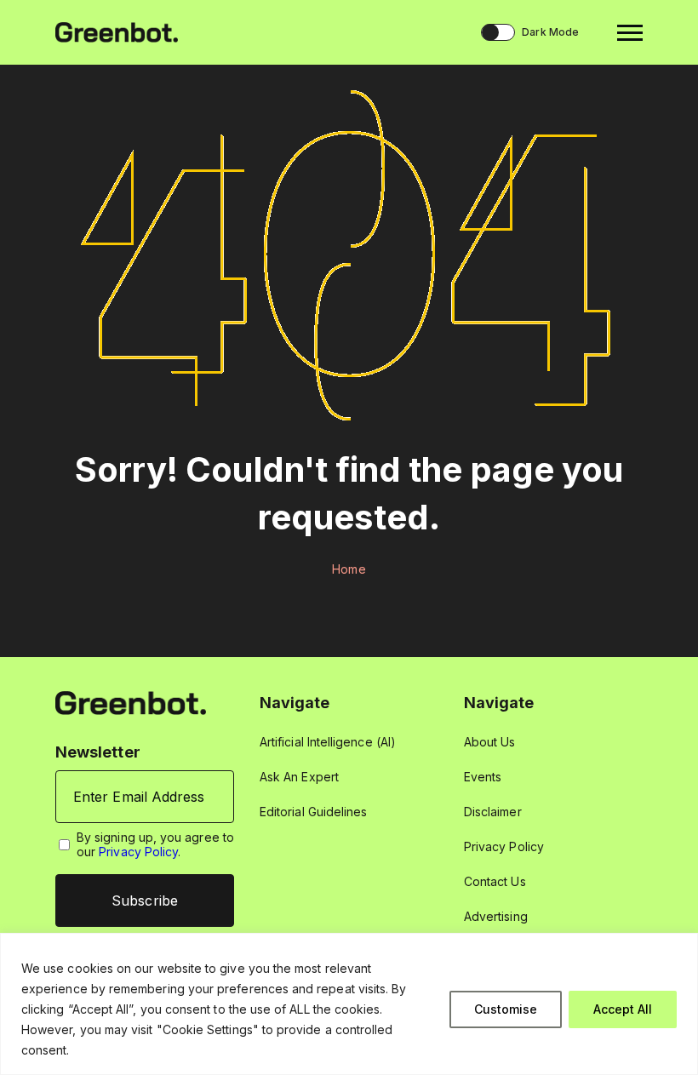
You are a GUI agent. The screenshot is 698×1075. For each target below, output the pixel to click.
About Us (490, 742)
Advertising (496, 916)
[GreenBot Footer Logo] (130, 702)
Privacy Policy (138, 851)
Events (482, 776)
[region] (349, 1004)
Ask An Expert (299, 776)
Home (348, 569)
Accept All (622, 1009)
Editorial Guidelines (313, 811)
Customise (505, 1009)
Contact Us (495, 881)
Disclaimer (493, 811)
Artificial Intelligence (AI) (328, 742)
